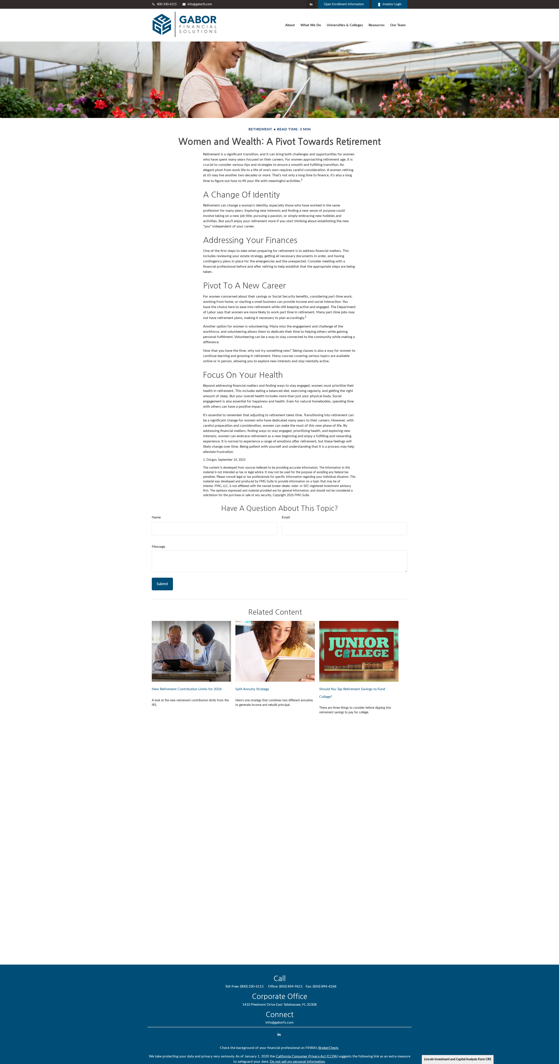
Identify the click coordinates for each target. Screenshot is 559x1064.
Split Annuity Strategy (252, 689)
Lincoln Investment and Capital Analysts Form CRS (457, 1059)
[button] (290, 25)
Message (158, 546)
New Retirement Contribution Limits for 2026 (187, 689)
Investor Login (392, 4)
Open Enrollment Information (344, 4)
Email (286, 517)
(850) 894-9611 (291, 986)
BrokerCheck (328, 1048)
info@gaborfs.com (200, 4)
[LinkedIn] (311, 4)
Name (156, 517)
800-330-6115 (167, 4)
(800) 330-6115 (252, 986)
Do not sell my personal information (297, 1061)
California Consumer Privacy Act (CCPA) (307, 1056)
